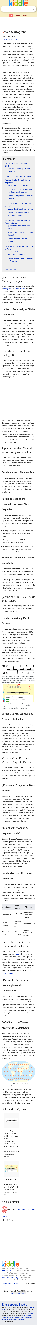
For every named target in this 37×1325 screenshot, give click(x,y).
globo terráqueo (7, 973)
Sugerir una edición (18, 1293)
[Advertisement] (18, 23)
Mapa (5, 1216)
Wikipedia (30, 1314)
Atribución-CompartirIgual (11, 1277)
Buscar (33, 9)
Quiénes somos (26, 1318)
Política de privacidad (9, 1320)
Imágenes (18, 15)
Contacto (21, 1320)
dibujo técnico (19, 288)
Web (11, 15)
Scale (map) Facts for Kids (25, 1209)
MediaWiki (27, 1315)
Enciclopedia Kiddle (9, 1270)
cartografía (7, 288)
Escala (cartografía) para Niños (13, 1283)
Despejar (29, 9)
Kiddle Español (6, 1318)
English (25, 15)
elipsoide (18, 954)
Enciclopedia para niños (9, 39)
